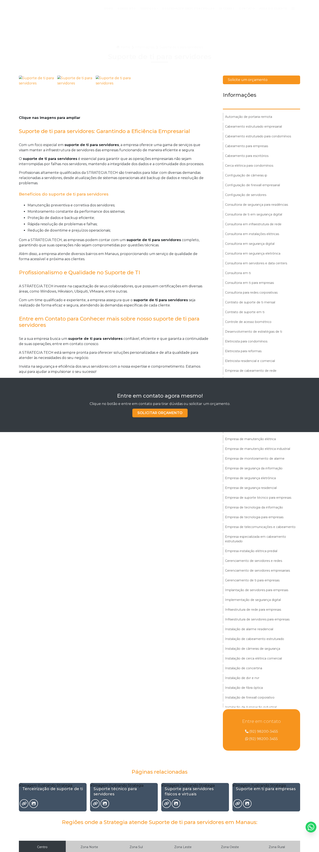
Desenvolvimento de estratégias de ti (253, 332)
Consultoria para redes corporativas (251, 292)
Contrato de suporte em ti (245, 312)
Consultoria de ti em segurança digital (253, 214)
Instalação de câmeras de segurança (252, 649)
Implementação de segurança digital (253, 600)
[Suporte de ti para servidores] (37, 94)
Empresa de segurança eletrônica (250, 478)
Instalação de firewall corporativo (250, 697)
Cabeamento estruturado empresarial (253, 126)
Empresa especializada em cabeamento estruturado (255, 539)
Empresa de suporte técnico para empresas (258, 498)
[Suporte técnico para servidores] (95, 803)
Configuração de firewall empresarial (252, 185)
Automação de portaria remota (248, 117)
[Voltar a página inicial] (30, 8)
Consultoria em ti (238, 273)
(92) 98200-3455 (263, 731)
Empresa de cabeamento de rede (250, 371)
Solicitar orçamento (160, 413)
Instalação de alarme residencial (249, 629)
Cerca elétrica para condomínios (249, 166)
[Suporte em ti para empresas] (237, 803)
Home (125, 47)
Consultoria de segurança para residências (256, 205)
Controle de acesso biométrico (248, 322)
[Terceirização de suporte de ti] (24, 803)
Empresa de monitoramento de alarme (254, 459)
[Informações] (293, 8)
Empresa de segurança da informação (254, 468)
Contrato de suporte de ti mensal (250, 302)
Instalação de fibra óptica (244, 688)
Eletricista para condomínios (246, 341)
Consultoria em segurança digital (250, 244)
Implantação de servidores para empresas (256, 590)
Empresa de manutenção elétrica (250, 439)
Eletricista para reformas (243, 351)
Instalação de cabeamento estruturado (254, 639)
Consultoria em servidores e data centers (256, 263)
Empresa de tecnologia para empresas (254, 517)
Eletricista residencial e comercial (250, 361)
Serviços (148, 8)
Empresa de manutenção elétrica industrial (257, 449)
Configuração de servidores (245, 195)
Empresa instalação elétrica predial (251, 551)
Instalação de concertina (243, 668)
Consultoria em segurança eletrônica (252, 253)
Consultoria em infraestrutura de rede (253, 224)
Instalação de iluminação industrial (251, 707)
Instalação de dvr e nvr (242, 678)
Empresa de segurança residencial (251, 488)
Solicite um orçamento (248, 80)
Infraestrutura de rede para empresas (253, 610)
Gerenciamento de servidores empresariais (257, 570)
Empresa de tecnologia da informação (254, 507)
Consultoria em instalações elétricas (252, 234)
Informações (145, 47)
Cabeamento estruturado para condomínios (258, 136)
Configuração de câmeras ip (246, 175)
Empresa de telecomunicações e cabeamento (260, 527)
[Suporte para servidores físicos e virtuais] (166, 803)
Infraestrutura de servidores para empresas (257, 619)
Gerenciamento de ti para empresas (252, 580)
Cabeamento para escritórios (246, 156)
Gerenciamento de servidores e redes (253, 561)
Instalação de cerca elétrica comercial (253, 658)
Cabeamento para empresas (246, 146)
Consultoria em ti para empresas (249, 283)
